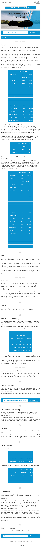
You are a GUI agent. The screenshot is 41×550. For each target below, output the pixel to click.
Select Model (14, 7)
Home (7, 7)
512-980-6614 (37, 3)
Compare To (22, 7)
